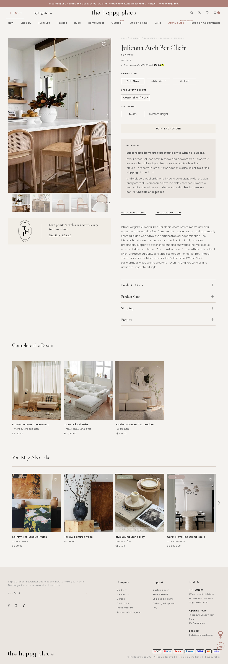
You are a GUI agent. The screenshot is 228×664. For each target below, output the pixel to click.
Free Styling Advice (133, 212)
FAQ (155, 607)
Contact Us (123, 603)
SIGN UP (66, 235)
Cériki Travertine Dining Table (186, 537)
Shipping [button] (127, 308)
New (11, 23)
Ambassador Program (129, 612)
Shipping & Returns (163, 598)
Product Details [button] (132, 285)
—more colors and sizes (26, 428)
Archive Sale (176, 22)
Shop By (26, 23)
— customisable (176, 541)
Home (124, 38)
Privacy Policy (212, 656)
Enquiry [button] (126, 320)
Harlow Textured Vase (78, 537)
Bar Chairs (149, 38)
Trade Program (125, 607)
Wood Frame (129, 73)
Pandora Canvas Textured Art (134, 424)
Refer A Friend (160, 594)
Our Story (122, 590)
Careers (121, 598)
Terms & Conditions (190, 656)
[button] (10, 203)
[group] (21, 203)
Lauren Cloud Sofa (76, 424)
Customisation (161, 590)
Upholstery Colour (134, 89)
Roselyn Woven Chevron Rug (30, 424)
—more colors (20, 541)
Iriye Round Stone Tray (130, 537)
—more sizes (122, 428)
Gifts (158, 23)
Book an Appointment (205, 23)
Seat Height (128, 106)
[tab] (168, 285)
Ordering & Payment (164, 603)
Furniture (44, 23)
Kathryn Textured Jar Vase (29, 537)
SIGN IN (53, 235)
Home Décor (96, 23)
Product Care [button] (130, 297)
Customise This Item (168, 212)
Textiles (62, 23)
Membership (123, 594)
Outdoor (117, 22)
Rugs (77, 23)
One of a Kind (138, 23)
